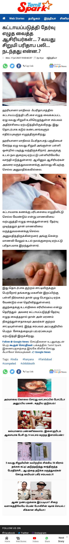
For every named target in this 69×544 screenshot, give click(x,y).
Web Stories (16, 18)
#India (14, 359)
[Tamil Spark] (34, 7)
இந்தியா (50, 18)
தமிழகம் (34, 18)
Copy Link (29, 66)
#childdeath (27, 363)
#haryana (28, 359)
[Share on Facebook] (18, 66)
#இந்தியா (51, 58)
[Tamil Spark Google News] (58, 65)
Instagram (40, 533)
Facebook (9, 533)
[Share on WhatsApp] (5, 66)
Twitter (24, 533)
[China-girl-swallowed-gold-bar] (34, 451)
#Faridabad (45, 359)
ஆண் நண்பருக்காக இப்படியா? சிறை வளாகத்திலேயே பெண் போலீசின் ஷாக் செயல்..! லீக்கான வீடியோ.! (34, 506)
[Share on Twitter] (12, 66)
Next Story (61, 539)
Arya (41, 58)
